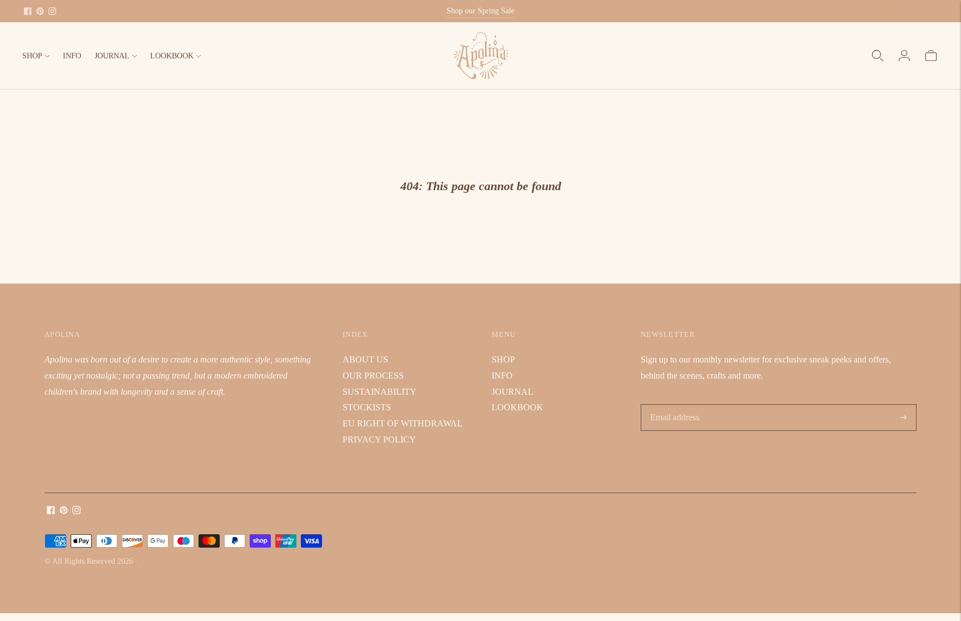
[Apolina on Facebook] (28, 11)
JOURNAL (112, 56)
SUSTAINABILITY (380, 391)
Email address (674, 405)
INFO (72, 56)
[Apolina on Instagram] (52, 11)
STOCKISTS (367, 407)
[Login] (904, 55)
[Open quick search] (877, 55)
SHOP (32, 56)
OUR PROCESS (373, 375)
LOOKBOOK (172, 56)
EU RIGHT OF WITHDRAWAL (403, 423)
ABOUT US (365, 359)
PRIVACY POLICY (379, 439)
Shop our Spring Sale (480, 11)
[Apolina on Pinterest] (40, 11)
